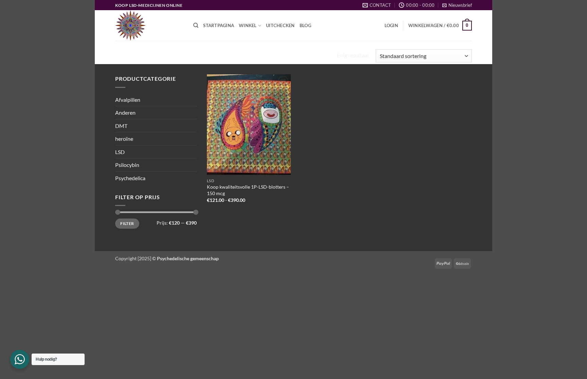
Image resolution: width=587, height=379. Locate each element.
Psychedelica (130, 178)
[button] (457, 5)
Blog (305, 25)
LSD (120, 152)
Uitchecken (280, 25)
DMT (121, 125)
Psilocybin (127, 165)
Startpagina (218, 25)
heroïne (124, 138)
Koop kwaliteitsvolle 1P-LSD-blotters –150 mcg (248, 190)
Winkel (248, 25)
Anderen (125, 112)
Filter (127, 223)
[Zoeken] (195, 25)
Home (124, 56)
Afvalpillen (127, 99)
